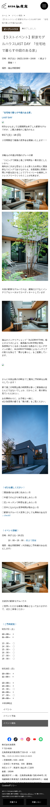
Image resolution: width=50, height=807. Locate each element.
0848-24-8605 (26, 756)
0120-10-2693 (13, 756)
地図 (34, 752)
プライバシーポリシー (26, 794)
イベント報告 (9, 723)
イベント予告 (9, 716)
